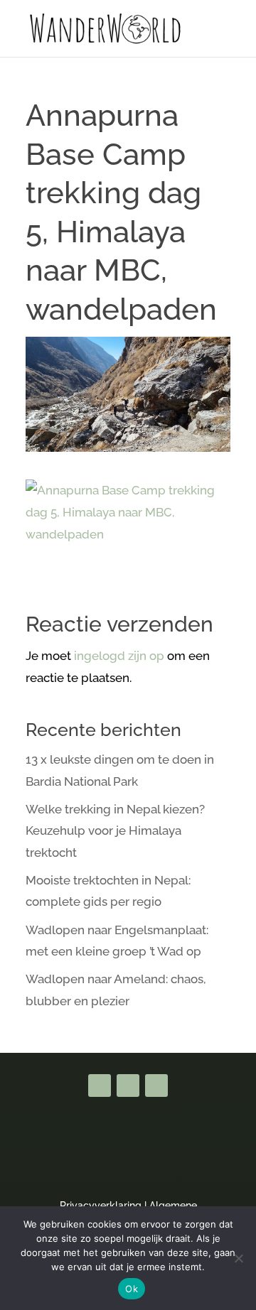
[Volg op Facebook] (99, 1085)
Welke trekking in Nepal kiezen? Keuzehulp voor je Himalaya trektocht (115, 831)
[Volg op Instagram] (156, 1085)
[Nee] (238, 1258)
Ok (131, 1288)
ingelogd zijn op (119, 656)
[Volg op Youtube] (128, 1085)
